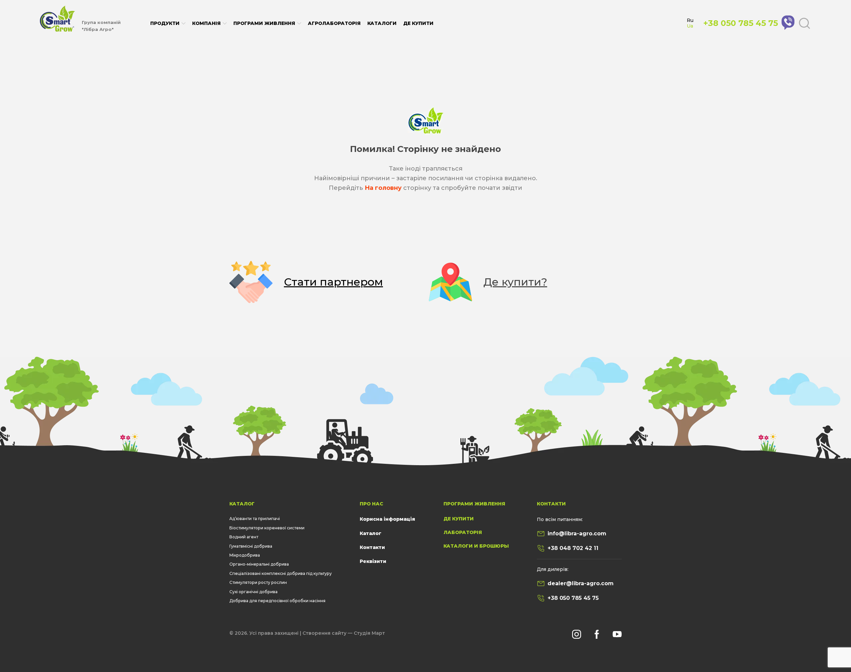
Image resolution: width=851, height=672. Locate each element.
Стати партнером (333, 281)
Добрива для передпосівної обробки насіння (277, 600)
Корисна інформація (387, 519)
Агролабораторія (334, 23)
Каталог (242, 504)
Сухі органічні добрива (253, 591)
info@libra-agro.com (576, 533)
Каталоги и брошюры (476, 546)
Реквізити (373, 561)
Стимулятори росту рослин (258, 582)
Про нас (371, 504)
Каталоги (382, 23)
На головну (383, 188)
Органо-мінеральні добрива (259, 564)
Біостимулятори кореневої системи (266, 527)
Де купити (418, 23)
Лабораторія (462, 532)
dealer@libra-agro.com (580, 583)
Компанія (206, 23)
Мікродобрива (244, 555)
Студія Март (369, 633)
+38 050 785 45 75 (573, 598)
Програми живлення (264, 23)
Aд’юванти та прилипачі (254, 518)
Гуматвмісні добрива (250, 546)
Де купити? (515, 281)
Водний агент (243, 536)
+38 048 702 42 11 (572, 548)
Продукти (165, 23)
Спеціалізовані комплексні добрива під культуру (280, 573)
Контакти (372, 547)
